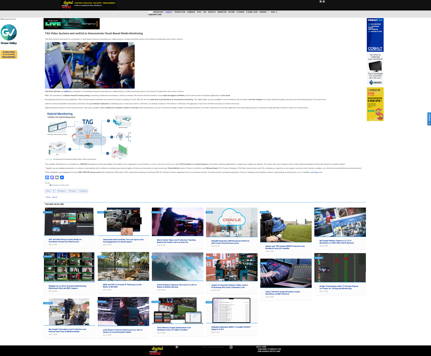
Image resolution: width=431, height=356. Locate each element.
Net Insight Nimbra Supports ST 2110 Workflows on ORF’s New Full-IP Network (337, 242)
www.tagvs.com (316, 172)
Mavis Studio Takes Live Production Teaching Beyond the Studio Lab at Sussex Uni (176, 241)
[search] (277, 12)
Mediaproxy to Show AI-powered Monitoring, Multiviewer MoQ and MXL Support (67, 287)
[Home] (150, 12)
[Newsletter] (8, 54)
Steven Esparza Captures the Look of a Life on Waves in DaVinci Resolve (177, 286)
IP (54, 191)
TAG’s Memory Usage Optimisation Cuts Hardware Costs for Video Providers (174, 329)
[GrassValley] (8, 34)
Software (72, 191)
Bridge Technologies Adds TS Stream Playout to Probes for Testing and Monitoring (339, 287)
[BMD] (72, 24)
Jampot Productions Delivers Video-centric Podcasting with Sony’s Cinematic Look (229, 286)
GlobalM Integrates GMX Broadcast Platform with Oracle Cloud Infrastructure (230, 242)
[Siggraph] (375, 104)
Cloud (48, 191)
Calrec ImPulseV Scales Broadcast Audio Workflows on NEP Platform (282, 293)
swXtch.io (67, 91)
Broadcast (62, 191)
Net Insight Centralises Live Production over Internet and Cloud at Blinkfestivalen (67, 330)
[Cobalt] (375, 35)
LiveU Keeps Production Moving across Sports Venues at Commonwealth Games (123, 331)
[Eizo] (375, 70)
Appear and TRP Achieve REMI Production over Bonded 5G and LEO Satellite (285, 247)
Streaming (83, 191)
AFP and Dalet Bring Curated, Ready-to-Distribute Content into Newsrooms (65, 240)
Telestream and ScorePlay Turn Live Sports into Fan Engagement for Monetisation (123, 240)
